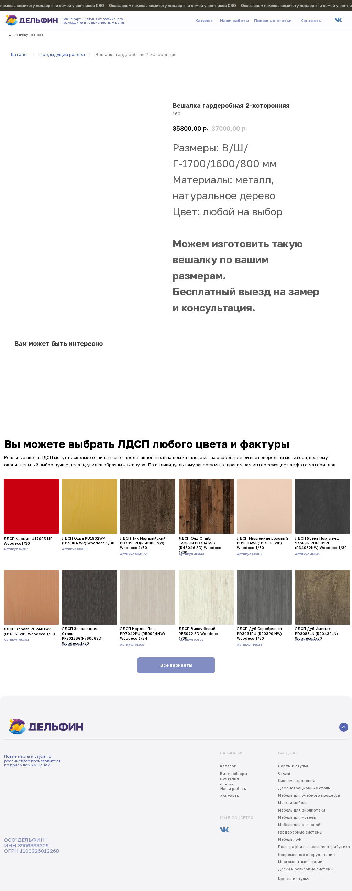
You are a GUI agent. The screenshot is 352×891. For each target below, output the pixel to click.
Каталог (20, 54)
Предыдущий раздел (62, 54)
